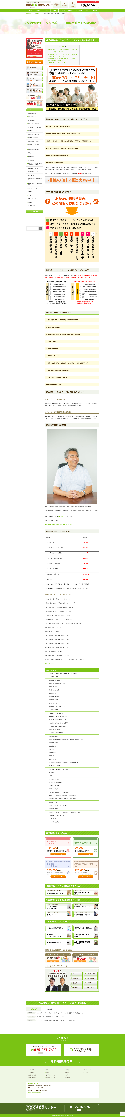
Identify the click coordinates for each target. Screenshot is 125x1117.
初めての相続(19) (32, 116)
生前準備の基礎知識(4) (33, 149)
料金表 (54, 10)
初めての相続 (30, 1069)
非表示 (63, 46)
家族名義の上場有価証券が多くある (58, 716)
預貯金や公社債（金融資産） (56, 782)
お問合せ (67, 1072)
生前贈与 (48, 1072)
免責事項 (30, 202)
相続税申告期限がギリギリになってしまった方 (61, 792)
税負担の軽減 (52, 818)
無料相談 (46, 10)
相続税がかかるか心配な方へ (56, 733)
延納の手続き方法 (53, 703)
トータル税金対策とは (54, 822)
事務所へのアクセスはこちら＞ (35, 1092)
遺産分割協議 (30, 1072)
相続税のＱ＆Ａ (53, 802)
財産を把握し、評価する (55, 766)
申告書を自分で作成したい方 (56, 815)
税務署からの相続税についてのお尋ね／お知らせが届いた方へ (65, 812)
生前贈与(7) (31, 156)
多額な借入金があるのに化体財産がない (59, 723)
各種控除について (53, 743)
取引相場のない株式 (54, 779)
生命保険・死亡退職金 (54, 785)
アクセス (87, 10)
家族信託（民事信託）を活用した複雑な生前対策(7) (35, 164)
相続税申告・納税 (53, 677)
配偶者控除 (51, 749)
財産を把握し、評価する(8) (34, 127)
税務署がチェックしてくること (57, 706)
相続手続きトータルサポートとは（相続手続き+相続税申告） (62, 54)
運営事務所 (67, 1077)
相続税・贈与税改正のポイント (57, 683)
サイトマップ (31, 206)
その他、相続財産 (53, 789)
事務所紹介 (38, 10)
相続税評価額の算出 (54, 696)
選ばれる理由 (79, 10)
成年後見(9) (31, 160)
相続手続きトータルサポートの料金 (56, 62)
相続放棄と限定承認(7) (33, 141)
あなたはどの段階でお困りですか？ (56, 52)
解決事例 (62, 10)
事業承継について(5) (33, 168)
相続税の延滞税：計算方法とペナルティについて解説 (62, 799)
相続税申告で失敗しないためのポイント (59, 805)
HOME (30, 10)
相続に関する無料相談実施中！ (55, 60)
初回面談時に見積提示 (72, 5)
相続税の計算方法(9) (33, 130)
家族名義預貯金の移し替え (56, 713)
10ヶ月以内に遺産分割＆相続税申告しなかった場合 (62, 795)
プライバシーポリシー (33, 199)
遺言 (47, 1069)
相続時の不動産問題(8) (33, 137)
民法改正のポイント (54, 687)
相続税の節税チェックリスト (56, 680)
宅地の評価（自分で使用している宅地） (59, 769)
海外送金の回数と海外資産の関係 (57, 726)
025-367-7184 (62, 517)
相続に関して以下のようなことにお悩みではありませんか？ (62, 50)
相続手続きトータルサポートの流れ (56, 56)
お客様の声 (70, 10)
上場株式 (51, 776)
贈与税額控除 (52, 746)
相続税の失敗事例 (53, 809)
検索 (40, 228)
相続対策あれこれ (50, 1077)
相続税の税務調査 (53, 710)
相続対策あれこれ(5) (33, 172)
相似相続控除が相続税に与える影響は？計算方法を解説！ (64, 762)
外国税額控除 (52, 759)
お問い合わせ (95, 10)
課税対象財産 (52, 693)
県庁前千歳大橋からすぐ (57, 4)
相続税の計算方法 (53, 736)
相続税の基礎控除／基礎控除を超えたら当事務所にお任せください (66, 739)
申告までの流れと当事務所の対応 (35, 184)
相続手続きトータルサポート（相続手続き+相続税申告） (63, 673)
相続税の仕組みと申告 (54, 690)
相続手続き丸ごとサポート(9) (34, 145)
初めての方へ (65, 5)
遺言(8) (30, 153)
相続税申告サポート (51, 670)
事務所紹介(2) (31, 175)
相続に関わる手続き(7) (33, 123)
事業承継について (50, 1075)
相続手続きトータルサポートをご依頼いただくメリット (61, 58)
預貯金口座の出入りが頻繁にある (57, 720)
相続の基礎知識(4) (32, 113)
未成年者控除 (52, 752)
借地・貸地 (51, 772)
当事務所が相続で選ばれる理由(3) (35, 179)
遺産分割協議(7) (32, 120)
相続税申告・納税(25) (33, 134)
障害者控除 (51, 756)
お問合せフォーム (32, 188)
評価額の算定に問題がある (56, 729)
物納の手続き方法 (53, 700)
